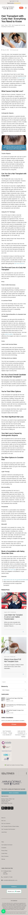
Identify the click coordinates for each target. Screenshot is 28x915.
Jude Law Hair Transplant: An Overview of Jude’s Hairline (19, 733)
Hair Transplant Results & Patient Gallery (10, 826)
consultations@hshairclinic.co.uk (10, 880)
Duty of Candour (4, 856)
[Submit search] (25, 682)
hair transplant (22, 78)
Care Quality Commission (6, 844)
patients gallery (9, 334)
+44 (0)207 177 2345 (15, 1)
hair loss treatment (19, 263)
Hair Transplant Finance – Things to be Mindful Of (6, 733)
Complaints (3, 847)
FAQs (2, 841)
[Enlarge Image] (14, 40)
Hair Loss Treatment (5, 823)
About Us (3, 817)
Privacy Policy (4, 850)
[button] (26, 7)
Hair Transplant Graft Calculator (8, 829)
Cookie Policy (4, 853)
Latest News (4, 832)
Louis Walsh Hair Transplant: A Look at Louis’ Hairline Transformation (13, 617)
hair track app (11, 569)
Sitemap (3, 859)
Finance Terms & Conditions (19, 909)
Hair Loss (3, 820)
